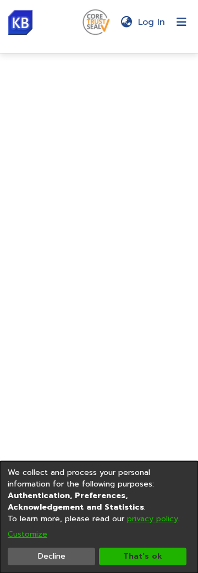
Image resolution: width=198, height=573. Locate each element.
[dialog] (99, 517)
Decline (51, 556)
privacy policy (152, 519)
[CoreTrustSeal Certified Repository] (96, 21)
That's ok (142, 556)
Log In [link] (152, 22)
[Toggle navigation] (181, 22)
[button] (20, 22)
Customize (27, 534)
